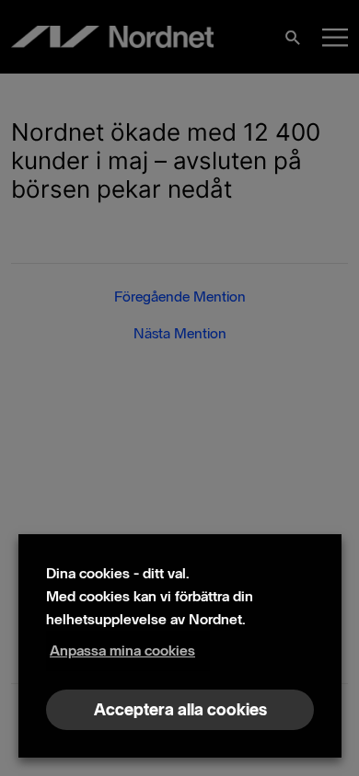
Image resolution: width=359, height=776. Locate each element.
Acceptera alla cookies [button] (180, 710)
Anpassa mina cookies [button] (122, 650)
